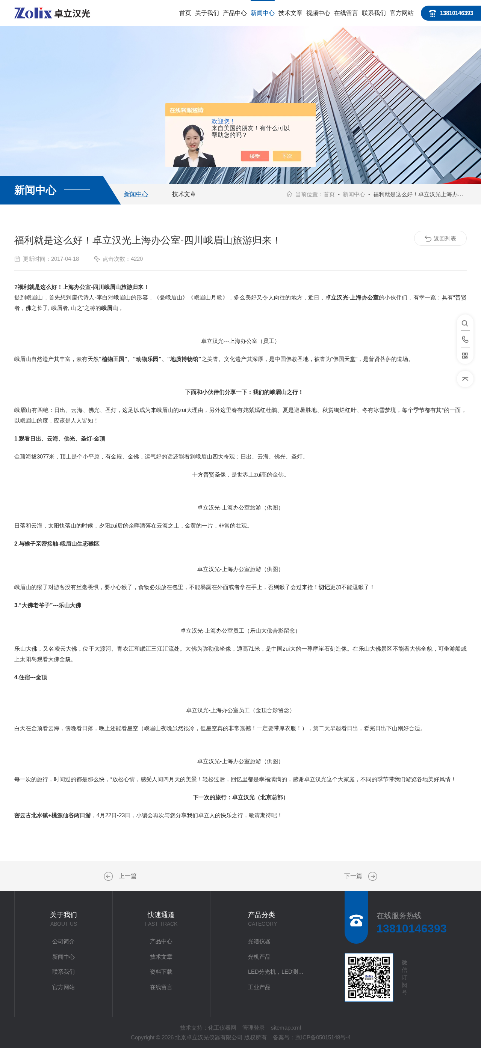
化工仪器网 (222, 1027)
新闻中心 (263, 13)
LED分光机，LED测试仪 (278, 971)
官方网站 (402, 13)
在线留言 (346, 13)
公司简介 (63, 941)
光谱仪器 (259, 941)
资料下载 (161, 971)
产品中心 (235, 13)
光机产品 (259, 956)
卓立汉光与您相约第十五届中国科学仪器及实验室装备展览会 (371, 876)
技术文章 (290, 13)
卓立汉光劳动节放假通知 (109, 876)
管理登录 (253, 1027)
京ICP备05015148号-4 (323, 1037)
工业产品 (259, 987)
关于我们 (207, 13)
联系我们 (374, 13)
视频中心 (318, 13)
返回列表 (445, 238)
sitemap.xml (286, 1027)
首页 (185, 13)
